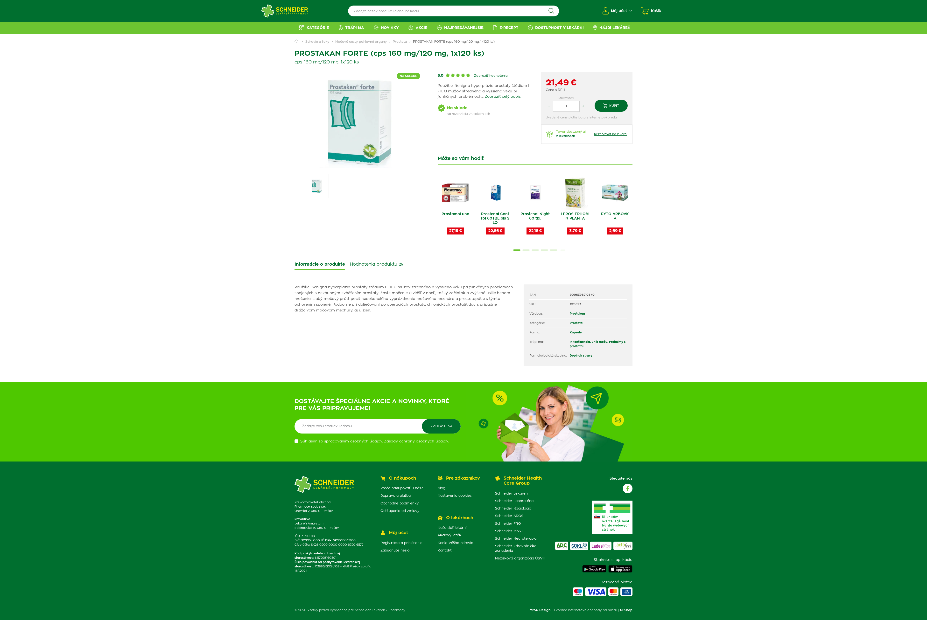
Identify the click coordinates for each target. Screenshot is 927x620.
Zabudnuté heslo (394, 550)
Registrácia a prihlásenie (401, 543)
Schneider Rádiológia (513, 508)
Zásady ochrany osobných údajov (416, 441)
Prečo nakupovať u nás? (401, 488)
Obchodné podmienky (399, 503)
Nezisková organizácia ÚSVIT (520, 558)
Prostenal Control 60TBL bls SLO (495, 218)
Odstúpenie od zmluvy (400, 511)
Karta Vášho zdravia (455, 543)
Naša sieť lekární (452, 528)
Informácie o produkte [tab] (320, 264)
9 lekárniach (480, 113)
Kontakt (445, 550)
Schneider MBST (509, 531)
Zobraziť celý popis (503, 96)
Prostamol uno (455, 214)
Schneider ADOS (509, 516)
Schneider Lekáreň (511, 493)
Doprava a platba (395, 495)
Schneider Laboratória (514, 501)
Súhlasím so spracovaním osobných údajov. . (374, 441)
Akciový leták (449, 535)
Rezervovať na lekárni (610, 134)
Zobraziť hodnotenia (491, 75)
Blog (441, 488)
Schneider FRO (508, 523)
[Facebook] (627, 488)
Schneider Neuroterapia (515, 538)
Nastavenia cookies (454, 495)
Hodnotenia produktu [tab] (376, 264)
